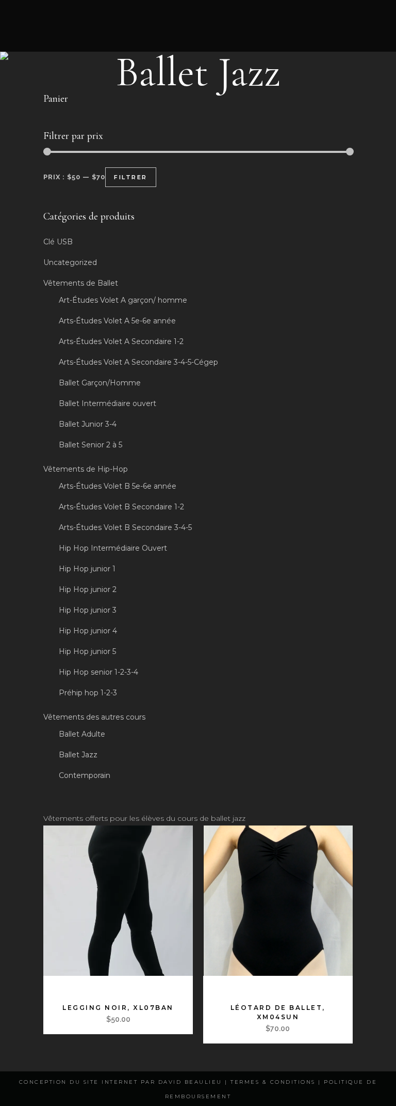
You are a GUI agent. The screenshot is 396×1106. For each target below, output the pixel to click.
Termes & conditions (273, 1082)
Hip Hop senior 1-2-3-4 (98, 672)
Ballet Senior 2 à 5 (90, 444)
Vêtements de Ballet (80, 283)
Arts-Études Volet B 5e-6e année (117, 486)
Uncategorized (70, 262)
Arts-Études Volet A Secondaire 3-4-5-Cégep (138, 362)
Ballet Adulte (82, 734)
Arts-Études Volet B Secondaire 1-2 (121, 506)
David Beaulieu (190, 1082)
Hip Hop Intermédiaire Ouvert (113, 548)
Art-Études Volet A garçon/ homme (123, 300)
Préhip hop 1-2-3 (88, 692)
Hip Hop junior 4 (88, 630)
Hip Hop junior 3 (88, 610)
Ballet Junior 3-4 (88, 424)
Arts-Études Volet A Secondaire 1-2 (121, 341)
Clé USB (58, 241)
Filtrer (130, 177)
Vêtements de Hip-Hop (85, 469)
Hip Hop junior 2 (88, 589)
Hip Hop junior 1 (87, 568)
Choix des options (91, 985)
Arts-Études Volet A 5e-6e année (117, 320)
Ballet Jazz (78, 754)
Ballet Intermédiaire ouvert (107, 403)
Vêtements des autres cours (94, 717)
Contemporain (84, 775)
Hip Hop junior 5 (87, 651)
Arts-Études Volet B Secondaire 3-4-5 (125, 527)
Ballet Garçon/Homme (100, 382)
